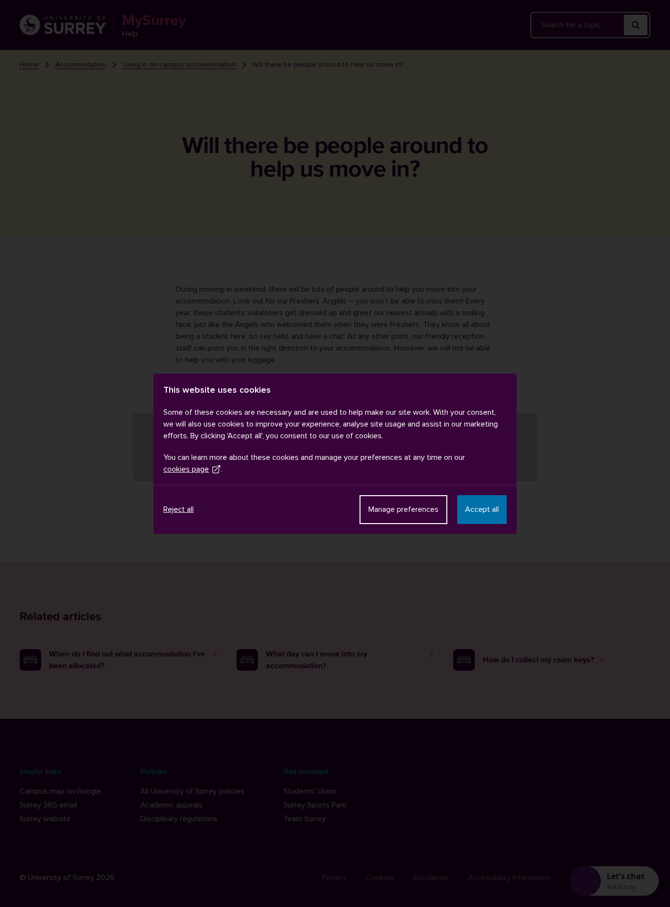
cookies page (186, 469)
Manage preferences (403, 509)
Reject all (178, 509)
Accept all (482, 509)
